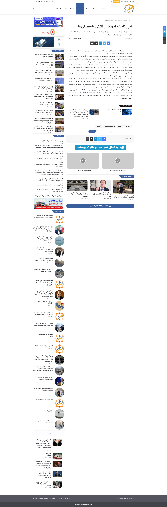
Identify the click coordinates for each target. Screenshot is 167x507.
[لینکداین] (100, 43)
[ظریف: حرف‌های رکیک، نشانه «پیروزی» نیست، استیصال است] (59, 349)
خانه (129, 20)
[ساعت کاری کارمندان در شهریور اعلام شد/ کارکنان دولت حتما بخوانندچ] (57, 484)
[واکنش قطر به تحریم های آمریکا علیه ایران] (57, 456)
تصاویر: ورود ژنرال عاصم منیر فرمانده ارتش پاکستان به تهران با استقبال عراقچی (43, 324)
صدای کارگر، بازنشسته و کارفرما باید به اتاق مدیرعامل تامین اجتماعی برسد (44, 104)
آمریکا (127, 126)
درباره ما (46, 498)
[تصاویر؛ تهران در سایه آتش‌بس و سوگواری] (59, 338)
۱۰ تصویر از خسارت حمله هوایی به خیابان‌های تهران (45, 422)
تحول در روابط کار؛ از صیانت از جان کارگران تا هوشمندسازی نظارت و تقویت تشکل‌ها (43, 64)
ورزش (65, 9)
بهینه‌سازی (82, 504)
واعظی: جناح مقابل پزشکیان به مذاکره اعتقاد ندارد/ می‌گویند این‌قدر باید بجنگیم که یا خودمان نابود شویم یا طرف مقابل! (43, 228)
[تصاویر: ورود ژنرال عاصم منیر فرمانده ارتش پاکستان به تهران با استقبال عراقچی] (59, 327)
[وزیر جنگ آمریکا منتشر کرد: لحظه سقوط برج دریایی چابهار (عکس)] (59, 273)
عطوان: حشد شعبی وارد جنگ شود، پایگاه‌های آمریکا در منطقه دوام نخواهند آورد (101, 194)
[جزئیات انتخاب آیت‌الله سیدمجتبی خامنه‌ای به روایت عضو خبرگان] (59, 381)
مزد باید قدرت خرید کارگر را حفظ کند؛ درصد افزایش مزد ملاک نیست (44, 79)
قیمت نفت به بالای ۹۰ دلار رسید (113, 110)
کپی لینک (92, 131)
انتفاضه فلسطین (109, 126)
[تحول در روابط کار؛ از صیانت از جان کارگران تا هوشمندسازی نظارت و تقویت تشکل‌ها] (59, 64)
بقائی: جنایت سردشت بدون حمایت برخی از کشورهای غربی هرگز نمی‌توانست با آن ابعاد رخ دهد (43, 282)
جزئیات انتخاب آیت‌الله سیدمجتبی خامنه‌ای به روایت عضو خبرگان (45, 378)
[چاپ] (92, 43)
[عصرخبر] (129, 8)
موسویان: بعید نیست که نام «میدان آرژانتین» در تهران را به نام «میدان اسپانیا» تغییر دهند (44, 249)
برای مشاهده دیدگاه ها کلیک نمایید (100, 206)
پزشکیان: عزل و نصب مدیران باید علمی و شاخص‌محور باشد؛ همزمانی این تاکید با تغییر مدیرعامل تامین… (43, 128)
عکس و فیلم (58, 9)
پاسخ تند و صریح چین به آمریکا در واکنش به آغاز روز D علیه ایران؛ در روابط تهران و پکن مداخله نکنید (43, 474)
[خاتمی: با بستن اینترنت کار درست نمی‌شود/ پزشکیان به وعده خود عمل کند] (59, 219)
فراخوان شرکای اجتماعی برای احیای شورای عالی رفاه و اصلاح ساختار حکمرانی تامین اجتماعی (43, 96)
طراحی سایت (89, 504)
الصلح (120, 126)
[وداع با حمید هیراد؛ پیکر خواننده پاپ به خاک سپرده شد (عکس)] (59, 392)
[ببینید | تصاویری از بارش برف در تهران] (59, 403)
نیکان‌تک (77, 504)
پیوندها (41, 498)
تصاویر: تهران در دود (48, 410)
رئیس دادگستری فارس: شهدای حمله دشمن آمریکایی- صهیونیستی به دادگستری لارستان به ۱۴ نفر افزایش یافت (43, 368)
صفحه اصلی (102, 9)
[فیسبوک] (108, 43)
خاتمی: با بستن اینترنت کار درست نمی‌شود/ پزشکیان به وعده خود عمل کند (43, 216)
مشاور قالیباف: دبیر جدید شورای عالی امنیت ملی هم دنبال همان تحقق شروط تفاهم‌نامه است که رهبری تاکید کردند (84, 1)
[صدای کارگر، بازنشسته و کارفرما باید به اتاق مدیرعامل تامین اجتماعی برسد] (59, 105)
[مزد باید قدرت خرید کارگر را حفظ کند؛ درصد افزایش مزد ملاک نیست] (59, 81)
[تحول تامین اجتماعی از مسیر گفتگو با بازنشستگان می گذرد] (59, 57)
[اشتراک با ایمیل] (96, 43)
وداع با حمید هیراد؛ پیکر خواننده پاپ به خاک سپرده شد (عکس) (43, 389)
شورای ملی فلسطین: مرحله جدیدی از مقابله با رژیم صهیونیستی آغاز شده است (124, 196)
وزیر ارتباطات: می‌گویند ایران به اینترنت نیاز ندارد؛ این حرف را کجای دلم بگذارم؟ (43, 313)
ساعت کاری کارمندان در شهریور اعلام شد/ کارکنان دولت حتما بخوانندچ (43, 484)
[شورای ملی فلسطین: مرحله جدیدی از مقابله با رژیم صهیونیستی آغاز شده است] (123, 187)
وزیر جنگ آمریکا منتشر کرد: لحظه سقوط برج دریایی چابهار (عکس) (43, 270)
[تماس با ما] (34, 1)
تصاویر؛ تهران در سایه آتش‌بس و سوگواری (45, 335)
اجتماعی (80, 9)
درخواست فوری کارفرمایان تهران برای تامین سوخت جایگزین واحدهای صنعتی (43, 71)
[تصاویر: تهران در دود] (59, 414)
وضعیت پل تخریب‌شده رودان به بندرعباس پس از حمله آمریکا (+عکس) (44, 259)
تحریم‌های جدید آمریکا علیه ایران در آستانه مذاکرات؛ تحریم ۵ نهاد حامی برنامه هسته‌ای (77, 194)
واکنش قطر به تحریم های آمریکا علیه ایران (43, 455)
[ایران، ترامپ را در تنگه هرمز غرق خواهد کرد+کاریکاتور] (59, 306)
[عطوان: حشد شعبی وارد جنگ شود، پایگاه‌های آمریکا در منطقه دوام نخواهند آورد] (100, 185)
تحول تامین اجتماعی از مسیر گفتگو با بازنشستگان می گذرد (44, 55)
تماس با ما (35, 498)
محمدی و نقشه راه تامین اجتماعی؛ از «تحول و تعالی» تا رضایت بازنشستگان (44, 111)
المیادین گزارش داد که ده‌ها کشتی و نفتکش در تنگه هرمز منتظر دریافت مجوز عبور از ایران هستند (43, 239)
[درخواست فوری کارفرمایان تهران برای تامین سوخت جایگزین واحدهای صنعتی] (59, 73)
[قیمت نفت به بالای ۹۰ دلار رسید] (127, 112)
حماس (98, 126)
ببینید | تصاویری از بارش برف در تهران (44, 399)
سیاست (88, 9)
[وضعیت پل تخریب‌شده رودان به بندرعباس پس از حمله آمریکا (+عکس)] (59, 262)
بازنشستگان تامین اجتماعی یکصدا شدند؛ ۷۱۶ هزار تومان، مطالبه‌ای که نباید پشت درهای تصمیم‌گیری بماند (43, 88)
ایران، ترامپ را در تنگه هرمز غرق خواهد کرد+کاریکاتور (43, 303)
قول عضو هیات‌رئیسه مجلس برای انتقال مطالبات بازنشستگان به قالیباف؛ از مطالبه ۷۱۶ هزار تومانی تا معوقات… (43, 120)
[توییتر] (104, 43)
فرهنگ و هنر (72, 9)
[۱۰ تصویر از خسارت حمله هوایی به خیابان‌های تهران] (59, 425)
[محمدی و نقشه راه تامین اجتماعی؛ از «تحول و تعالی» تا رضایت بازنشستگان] (59, 113)
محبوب (49, 433)
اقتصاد (94, 9)
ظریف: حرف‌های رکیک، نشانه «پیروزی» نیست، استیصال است (43, 346)
